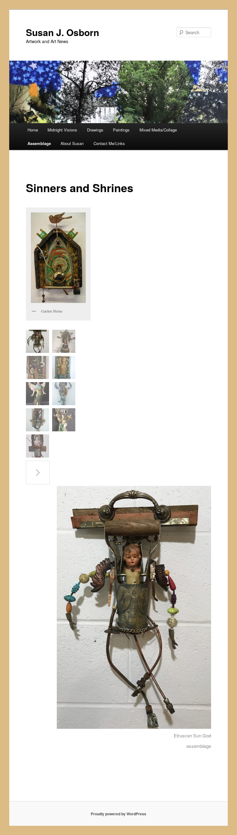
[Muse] (63, 393)
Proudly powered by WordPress (118, 814)
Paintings (121, 130)
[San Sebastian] (37, 446)
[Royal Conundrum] (37, 367)
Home (32, 130)
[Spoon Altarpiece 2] (63, 341)
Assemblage (39, 143)
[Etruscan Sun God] (37, 341)
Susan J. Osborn (62, 32)
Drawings (95, 130)
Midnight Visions (62, 130)
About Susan (72, 143)
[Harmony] (63, 419)
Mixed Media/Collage (158, 130)
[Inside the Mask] (37, 393)
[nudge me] (63, 367)
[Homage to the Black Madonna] (37, 419)
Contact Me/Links (109, 143)
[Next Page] (38, 472)
